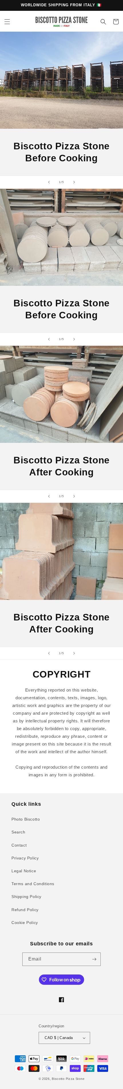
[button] (7, 21)
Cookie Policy (24, 922)
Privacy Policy (25, 858)
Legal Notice (23, 871)
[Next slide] (74, 182)
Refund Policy (25, 909)
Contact (19, 845)
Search (18, 832)
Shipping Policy (26, 896)
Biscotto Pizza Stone (68, 1078)
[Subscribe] (94, 959)
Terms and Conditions (32, 883)
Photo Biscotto (25, 819)
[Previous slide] (49, 182)
